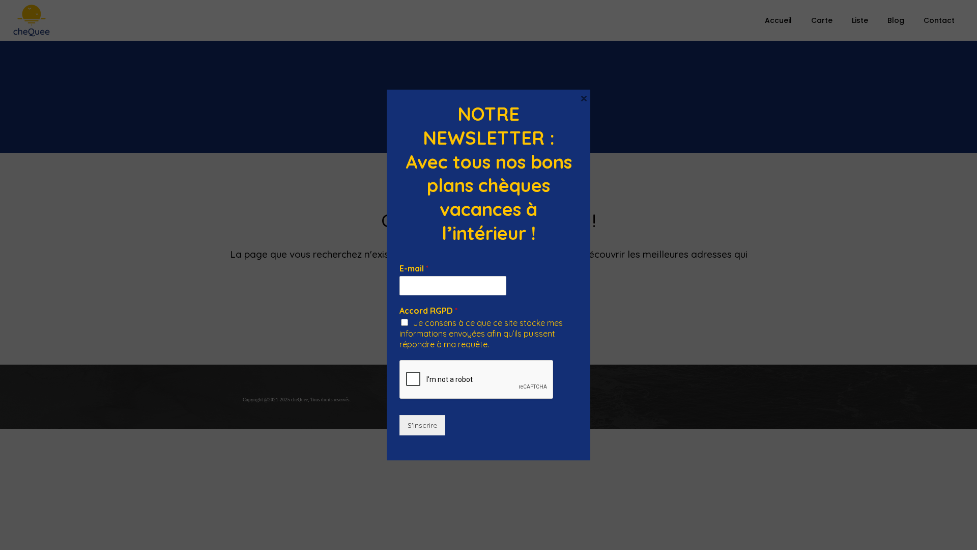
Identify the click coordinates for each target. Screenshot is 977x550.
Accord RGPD (428, 311)
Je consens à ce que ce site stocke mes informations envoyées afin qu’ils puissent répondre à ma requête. (481, 333)
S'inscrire (422, 425)
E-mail (413, 268)
